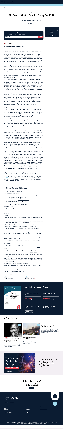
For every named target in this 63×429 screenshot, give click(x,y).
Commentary (29, 12)
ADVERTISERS (6, 409)
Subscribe (57, 2)
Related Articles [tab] (31, 23)
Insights (34, 2)
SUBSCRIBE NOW (43, 411)
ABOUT (5, 408)
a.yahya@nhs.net (9, 261)
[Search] (60, 2)
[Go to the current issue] (12, 308)
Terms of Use (12, 422)
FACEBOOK (28, 409)
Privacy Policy (8, 422)
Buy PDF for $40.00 (52, 29)
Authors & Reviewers (45, 2)
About (38, 2)
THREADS (27, 413)
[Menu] (2, 2)
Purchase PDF (20, 5)
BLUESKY (27, 415)
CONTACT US (6, 413)
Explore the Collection (42, 368)
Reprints (36, 5)
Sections (41, 5)
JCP (27, 2)
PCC (30, 2)
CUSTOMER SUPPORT (7, 415)
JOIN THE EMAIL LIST (43, 408)
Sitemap (45, 423)
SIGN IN (41, 406)
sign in (51, 31)
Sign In (52, 2)
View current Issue (29, 311)
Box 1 (7, 177)
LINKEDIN (27, 412)
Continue (40, 36)
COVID (58, 7)
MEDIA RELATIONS (7, 411)
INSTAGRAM (28, 411)
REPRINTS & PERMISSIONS (8, 412)
